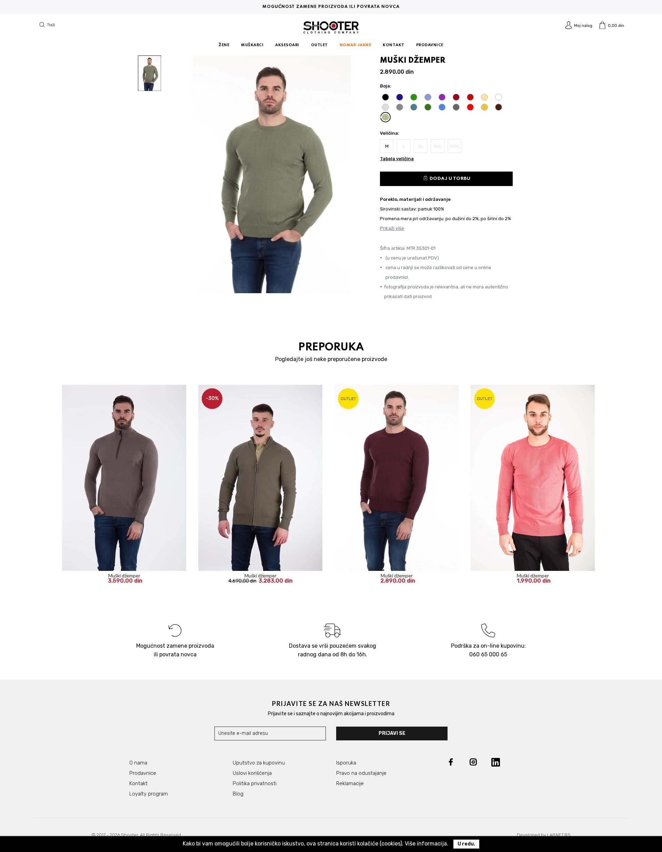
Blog (238, 794)
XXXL (454, 146)
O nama (138, 763)
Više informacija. (426, 843)
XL (420, 146)
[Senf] (484, 107)
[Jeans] (442, 107)
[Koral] (470, 107)
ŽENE (224, 45)
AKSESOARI (287, 45)
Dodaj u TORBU (447, 178)
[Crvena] (470, 97)
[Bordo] (456, 97)
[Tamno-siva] (399, 107)
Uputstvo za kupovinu (259, 763)
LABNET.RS (559, 835)
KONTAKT (393, 45)
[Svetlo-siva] (385, 107)
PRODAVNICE (429, 45)
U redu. (466, 844)
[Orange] (498, 107)
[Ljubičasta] (442, 97)
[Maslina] (427, 107)
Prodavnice (142, 773)
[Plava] (427, 97)
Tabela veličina (397, 158)
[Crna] (385, 97)
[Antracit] (456, 107)
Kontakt (138, 783)
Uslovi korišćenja (252, 773)
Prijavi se (392, 733)
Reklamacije (350, 783)
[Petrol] (413, 107)
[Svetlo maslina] (385, 117)
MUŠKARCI (252, 45)
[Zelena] (413, 97)
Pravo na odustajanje (361, 773)
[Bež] (484, 97)
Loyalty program (148, 794)
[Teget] (399, 97)
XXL (438, 146)
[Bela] (498, 97)
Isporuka (346, 763)
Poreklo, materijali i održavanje (415, 199)
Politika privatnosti (255, 783)
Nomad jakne (355, 45)
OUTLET (319, 45)
